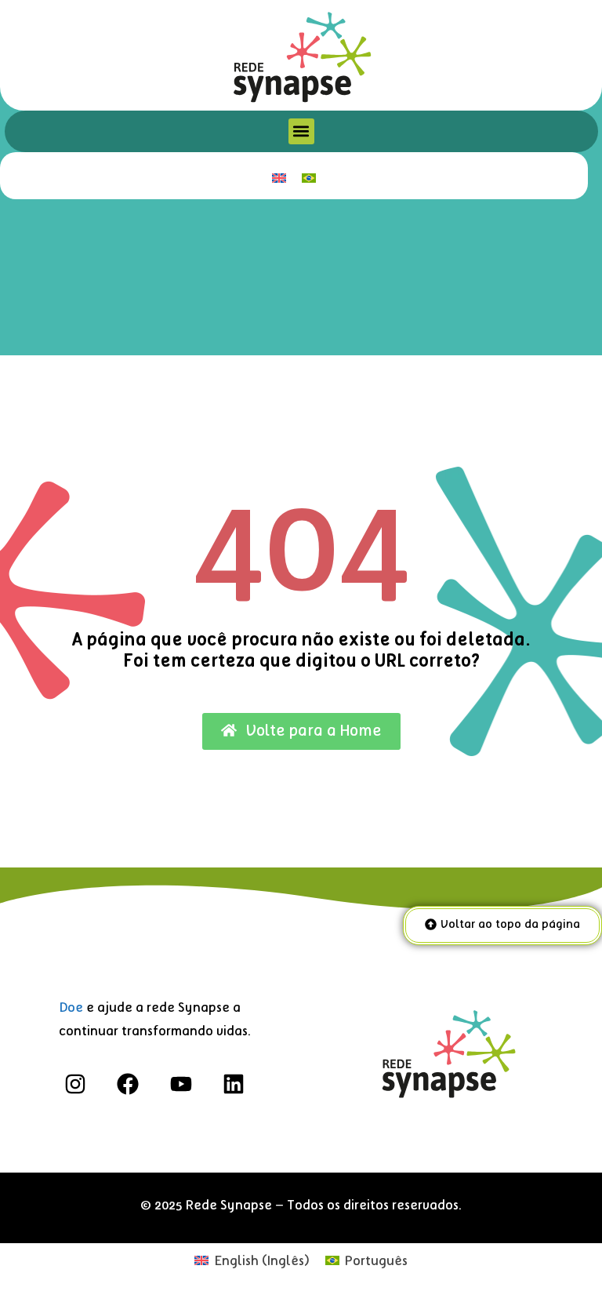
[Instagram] (75, 1084)
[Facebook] (128, 1084)
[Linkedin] (233, 1084)
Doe (71, 1007)
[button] (301, 131)
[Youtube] (180, 1084)
